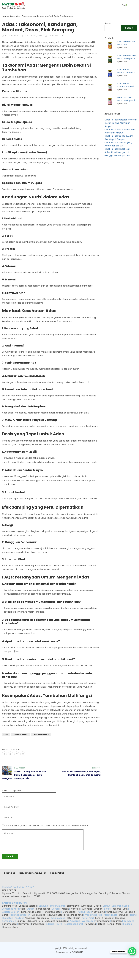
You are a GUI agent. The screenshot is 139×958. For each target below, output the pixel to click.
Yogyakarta (98, 911)
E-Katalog (9, 873)
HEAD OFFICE (9, 890)
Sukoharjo (86, 908)
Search (108, 23)
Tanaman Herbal (20, 734)
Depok (97, 905)
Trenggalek (43, 918)
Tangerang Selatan (31, 911)
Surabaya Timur (114, 911)
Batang (101, 924)
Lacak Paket (57, 873)
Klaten (65, 908)
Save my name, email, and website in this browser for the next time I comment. (46, 825)
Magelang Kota (35, 921)
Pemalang (90, 924)
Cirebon (98, 908)
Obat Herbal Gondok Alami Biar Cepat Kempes (119, 137)
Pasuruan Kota (54, 914)
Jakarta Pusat (120, 908)
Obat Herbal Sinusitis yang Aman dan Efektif (118, 144)
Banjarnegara (9, 924)
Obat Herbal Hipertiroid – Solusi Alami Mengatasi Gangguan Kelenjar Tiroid (118, 152)
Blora (97, 918)
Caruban (123, 914)
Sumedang (86, 905)
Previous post (20, 768)
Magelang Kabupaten (56, 921)
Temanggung (102, 921)
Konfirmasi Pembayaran (32, 873)
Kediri (77, 918)
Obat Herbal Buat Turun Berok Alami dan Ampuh (121, 131)
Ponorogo (30, 918)
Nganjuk (21, 921)
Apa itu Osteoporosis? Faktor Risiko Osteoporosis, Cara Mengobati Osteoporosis (24, 775)
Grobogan (107, 918)
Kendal (110, 924)
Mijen (118, 924)
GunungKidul (69, 911)
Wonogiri (75, 908)
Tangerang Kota (52, 911)
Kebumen (116, 921)
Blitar (69, 918)
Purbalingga (37, 924)
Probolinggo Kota (73, 914)
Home (5, 16)
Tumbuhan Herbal (57, 36)
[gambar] (13, 5)
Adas (5, 734)
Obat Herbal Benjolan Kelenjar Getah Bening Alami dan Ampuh (121, 123)
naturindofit (11, 36)
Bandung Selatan (28, 905)
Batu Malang (38, 914)
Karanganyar (43, 908)
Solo (23, 908)
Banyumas (23, 924)
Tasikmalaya (72, 905)
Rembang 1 (120, 918)
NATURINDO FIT (76, 952)
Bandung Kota (9, 905)
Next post (96, 768)
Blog (12, 16)
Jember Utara (10, 927)
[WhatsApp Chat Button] (132, 951)
